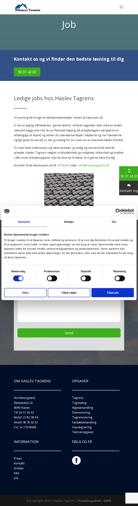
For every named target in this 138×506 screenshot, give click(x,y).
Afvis (25, 292)
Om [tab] (114, 221)
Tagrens (78, 398)
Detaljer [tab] (69, 221)
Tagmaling (79, 403)
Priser (18, 458)
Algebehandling (82, 408)
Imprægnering (82, 427)
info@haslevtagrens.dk (93, 165)
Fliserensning (81, 412)
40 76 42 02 (30, 422)
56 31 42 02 (27, 71)
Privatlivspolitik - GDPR (94, 501)
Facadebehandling (84, 422)
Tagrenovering (82, 417)
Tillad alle (113, 292)
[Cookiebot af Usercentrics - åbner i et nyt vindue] (118, 211)
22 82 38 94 (30, 417)
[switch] (52, 278)
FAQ (16, 473)
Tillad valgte (69, 292)
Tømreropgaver (83, 432)
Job (16, 478)
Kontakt (19, 463)
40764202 (64, 165)
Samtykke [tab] (24, 221)
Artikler (19, 468)
